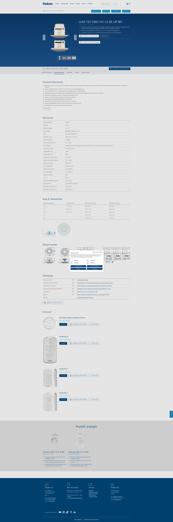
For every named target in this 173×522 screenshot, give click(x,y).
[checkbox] (72, 260)
